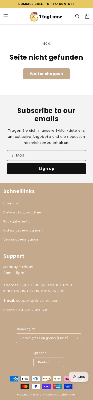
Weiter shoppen (46, 73)
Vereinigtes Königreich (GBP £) (44, 338)
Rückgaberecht (16, 221)
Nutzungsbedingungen (23, 230)
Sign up (46, 168)
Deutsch (44, 362)
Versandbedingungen (22, 239)
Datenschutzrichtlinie (22, 212)
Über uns (11, 203)
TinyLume (35, 394)
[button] (6, 16)
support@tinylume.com (38, 300)
